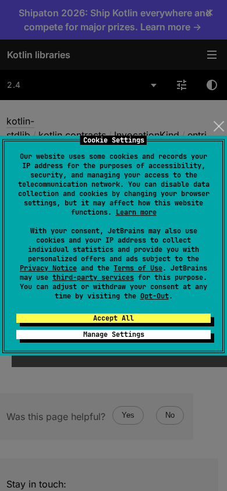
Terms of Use (138, 268)
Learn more (136, 212)
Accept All (113, 318)
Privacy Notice (48, 268)
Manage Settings (113, 334)
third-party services (93, 277)
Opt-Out (154, 296)
